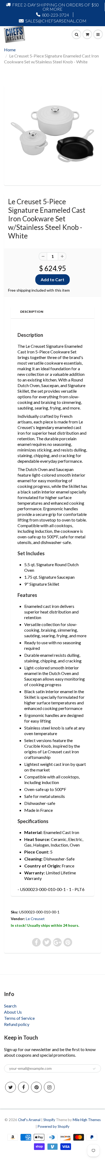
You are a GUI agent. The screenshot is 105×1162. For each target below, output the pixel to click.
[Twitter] (10, 1087)
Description (31, 312)
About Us (13, 1011)
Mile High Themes (87, 1120)
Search (10, 1005)
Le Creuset (35, 918)
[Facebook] (23, 1087)
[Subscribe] (94, 1068)
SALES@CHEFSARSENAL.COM (55, 20)
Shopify (49, 1120)
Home (10, 49)
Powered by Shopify (53, 1126)
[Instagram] (49, 1087)
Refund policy (16, 1024)
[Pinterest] (36, 1087)
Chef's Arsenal (29, 1120)
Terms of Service (19, 1018)
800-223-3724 (55, 14)
